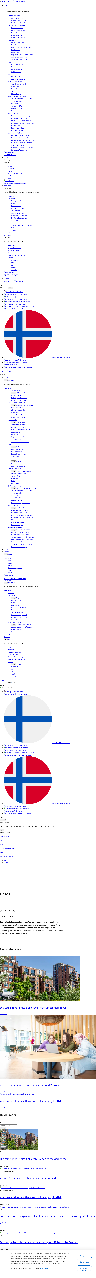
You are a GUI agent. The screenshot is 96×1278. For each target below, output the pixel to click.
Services (11, 380)
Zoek (2, 830)
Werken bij (11, 582)
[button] (9, 160)
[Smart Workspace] (50, 152)
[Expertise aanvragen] (50, 272)
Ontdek (10, 554)
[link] (13, 1)
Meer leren (7, 388)
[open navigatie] (4, 374)
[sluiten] (2, 374)
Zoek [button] (1, 285)
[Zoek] (1, 374)
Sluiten (10, 288)
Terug (6, 380)
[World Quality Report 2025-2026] (50, 180)
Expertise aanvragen (11, 275)
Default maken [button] (18, 292)
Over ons (11, 639)
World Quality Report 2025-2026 (15, 183)
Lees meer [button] (3, 1014)
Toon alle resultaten (6, 856)
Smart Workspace (10, 155)
